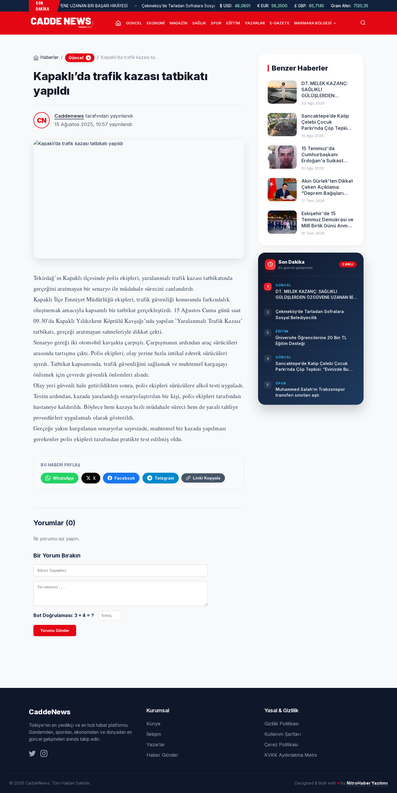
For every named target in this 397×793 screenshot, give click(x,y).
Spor (216, 23)
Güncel (134, 23)
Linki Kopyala (206, 478)
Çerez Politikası (281, 744)
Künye (153, 724)
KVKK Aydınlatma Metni (290, 755)
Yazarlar (255, 23)
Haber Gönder (162, 755)
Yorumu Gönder (54, 630)
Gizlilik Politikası (281, 724)
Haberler (49, 57)
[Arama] (363, 23)
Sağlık (199, 23)
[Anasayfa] (118, 23)
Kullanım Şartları (282, 734)
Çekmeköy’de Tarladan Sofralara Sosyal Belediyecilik (175, 5)
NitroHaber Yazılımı (367, 783)
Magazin (178, 23)
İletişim (153, 734)
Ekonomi (155, 23)
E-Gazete (279, 23)
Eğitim (233, 23)
